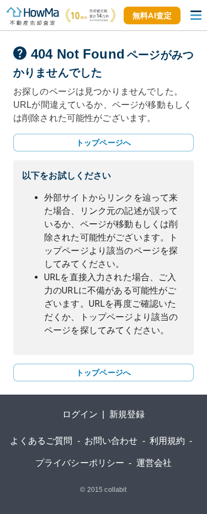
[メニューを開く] (196, 15)
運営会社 (154, 463)
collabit (115, 490)
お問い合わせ (111, 440)
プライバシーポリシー (80, 463)
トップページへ (103, 142)
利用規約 (167, 440)
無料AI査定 (152, 15)
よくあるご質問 (41, 440)
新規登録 (127, 414)
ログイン (80, 414)
